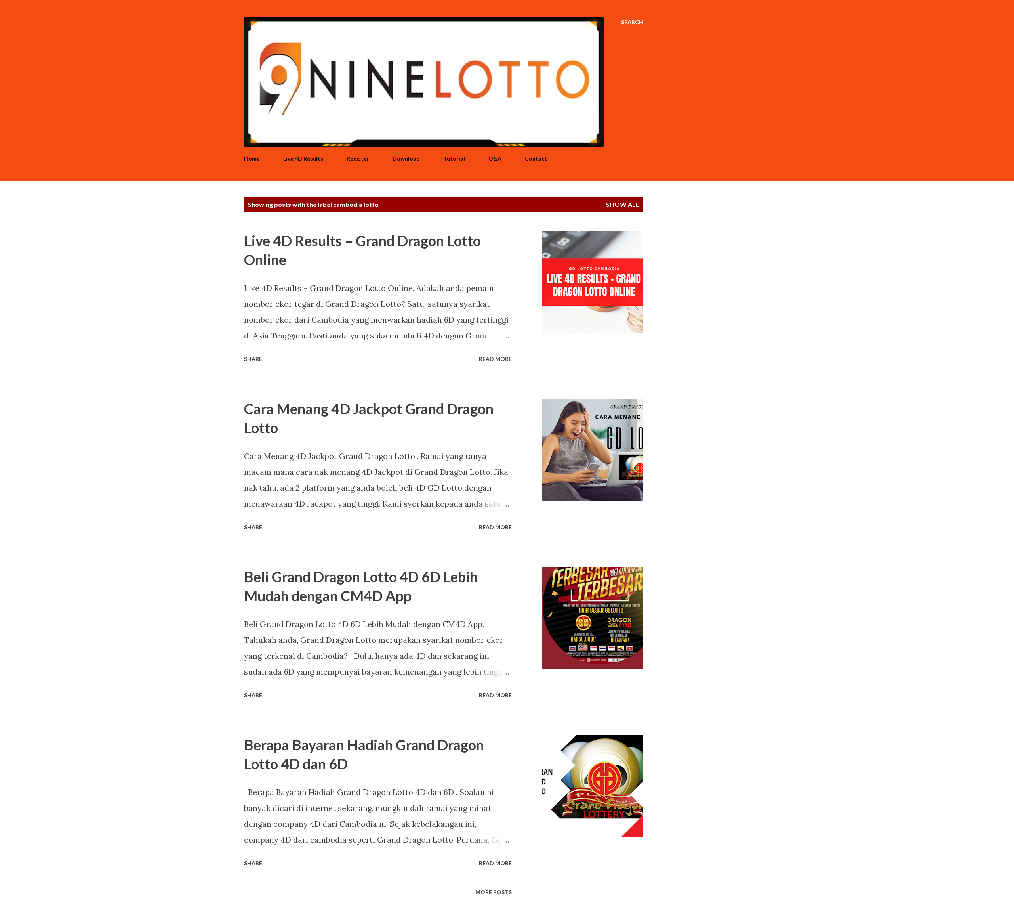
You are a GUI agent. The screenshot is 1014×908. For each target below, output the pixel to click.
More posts (493, 892)
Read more (495, 359)
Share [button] (253, 359)
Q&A (494, 158)
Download (406, 158)
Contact (536, 158)
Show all (622, 204)
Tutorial (454, 158)
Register (358, 158)
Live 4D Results (303, 158)
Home (252, 158)
